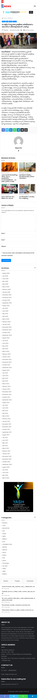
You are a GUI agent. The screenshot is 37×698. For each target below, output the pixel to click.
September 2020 (7, 464)
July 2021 (5, 437)
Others (4, 552)
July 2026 (5, 276)
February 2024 (6, 354)
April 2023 (5, 381)
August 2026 (6, 273)
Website (3, 246)
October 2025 (6, 300)
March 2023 (5, 383)
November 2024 (6, 329)
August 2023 (6, 370)
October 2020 (6, 461)
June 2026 (5, 278)
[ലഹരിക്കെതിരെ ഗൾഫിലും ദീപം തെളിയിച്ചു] (27, 188)
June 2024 (5, 343)
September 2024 (7, 335)
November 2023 (6, 362)
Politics (10, 21)
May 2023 (5, 378)
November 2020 (6, 459)
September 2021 (7, 432)
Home (5, 18)
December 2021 (6, 424)
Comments (30, 581)
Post (3, 558)
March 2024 (5, 351)
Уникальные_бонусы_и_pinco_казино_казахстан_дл (17, 610)
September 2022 (7, 400)
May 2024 (5, 346)
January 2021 (6, 453)
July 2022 (5, 405)
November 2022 (6, 394)
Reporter (6, 30)
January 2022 (6, 421)
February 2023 (6, 386)
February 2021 (6, 451)
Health (4, 533)
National (4, 549)
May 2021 (5, 443)
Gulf (3, 531)
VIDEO (4, 568)
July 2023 (5, 373)
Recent (6, 581)
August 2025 (5, 305)
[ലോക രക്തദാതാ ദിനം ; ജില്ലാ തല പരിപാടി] (9, 188)
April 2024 (5, 348)
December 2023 (6, 359)
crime (4, 525)
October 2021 (6, 429)
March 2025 (5, 319)
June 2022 (5, 408)
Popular (17, 581)
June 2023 (5, 375)
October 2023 (6, 365)
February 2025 (6, 321)
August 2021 (5, 435)
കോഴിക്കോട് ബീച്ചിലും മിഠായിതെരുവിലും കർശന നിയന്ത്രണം (26, 176)
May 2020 (5, 475)
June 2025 (5, 311)
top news (14, 21)
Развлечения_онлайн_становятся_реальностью (16, 605)
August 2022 (5, 402)
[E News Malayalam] (6, 6)
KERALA (10, 18)
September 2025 (7, 303)
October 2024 (6, 332)
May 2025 (5, 313)
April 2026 (5, 284)
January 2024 (6, 356)
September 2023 (7, 367)
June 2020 (5, 472)
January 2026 (6, 292)
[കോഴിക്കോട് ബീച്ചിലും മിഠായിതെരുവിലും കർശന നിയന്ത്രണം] (27, 167)
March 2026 (5, 286)
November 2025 (6, 297)
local (7, 21)
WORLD (4, 574)
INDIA (4, 536)
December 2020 (6, 456)
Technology (5, 563)
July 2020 (5, 470)
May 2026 (5, 281)
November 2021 (6, 426)
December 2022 (6, 391)
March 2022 (5, 416)
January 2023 (6, 389)
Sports (4, 560)
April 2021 (5, 445)
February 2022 (6, 418)
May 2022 (5, 410)
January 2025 (6, 324)
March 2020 (5, 478)
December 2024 (6, 327)
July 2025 (5, 308)
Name (3, 233)
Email (3, 240)
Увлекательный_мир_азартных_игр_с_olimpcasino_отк (18, 586)
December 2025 (6, 294)
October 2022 (6, 397)
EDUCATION (5, 528)
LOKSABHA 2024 (7, 544)
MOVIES (4, 547)
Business (4, 523)
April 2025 (5, 316)
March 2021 (5, 448)
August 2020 (6, 467)
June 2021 (5, 440)
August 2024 (6, 338)
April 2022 (5, 413)
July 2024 (5, 340)
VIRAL (4, 571)
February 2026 (6, 289)
